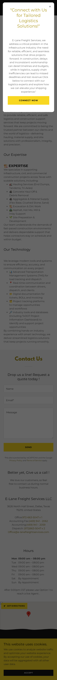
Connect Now (28, 100)
